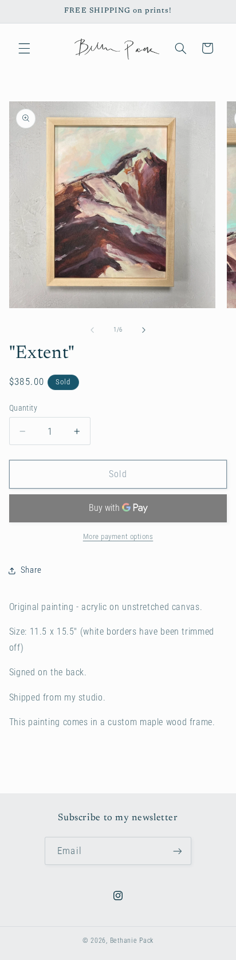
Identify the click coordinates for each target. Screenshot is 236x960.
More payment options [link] (118, 536)
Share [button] (31, 570)
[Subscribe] (177, 851)
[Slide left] (92, 330)
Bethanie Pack (132, 941)
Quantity (23, 407)
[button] (24, 48)
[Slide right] (143, 330)
